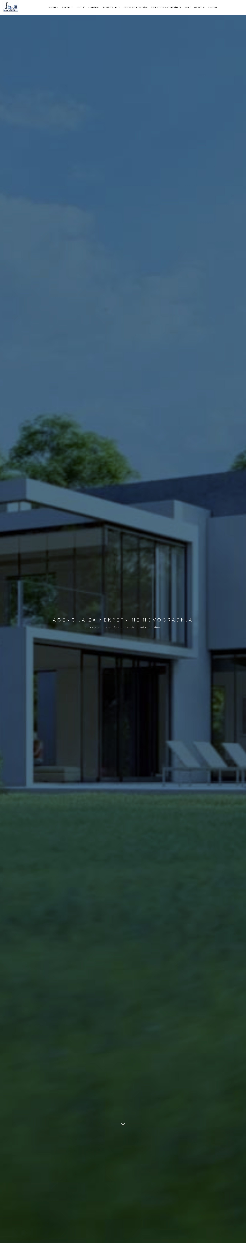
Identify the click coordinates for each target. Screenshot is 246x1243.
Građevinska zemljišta (136, 7)
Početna (53, 7)
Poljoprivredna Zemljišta (164, 7)
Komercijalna (110, 7)
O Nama (198, 7)
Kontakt (212, 7)
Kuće (79, 7)
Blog (188, 7)
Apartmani (93, 7)
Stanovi (66, 7)
